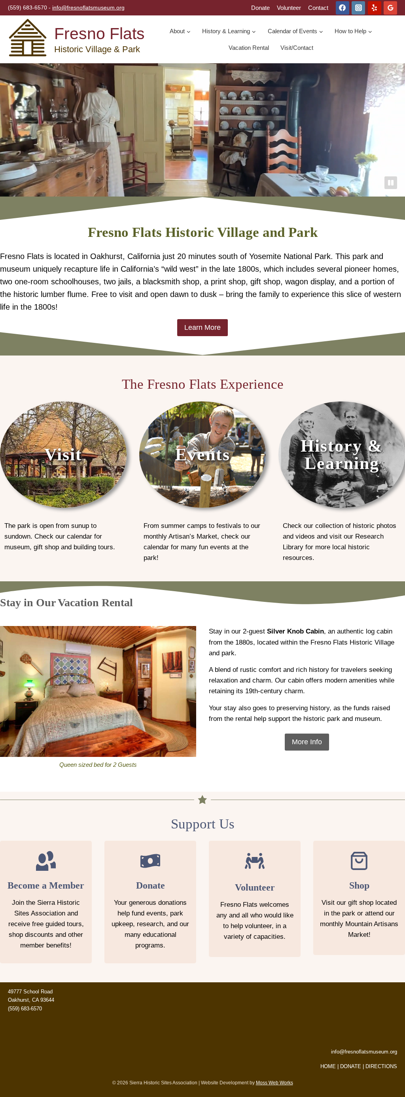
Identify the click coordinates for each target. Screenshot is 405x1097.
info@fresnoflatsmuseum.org (88, 7)
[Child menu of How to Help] (354, 31)
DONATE (350, 1066)
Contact (318, 7)
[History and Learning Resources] (341, 485)
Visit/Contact (296, 47)
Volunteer (289, 7)
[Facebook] (342, 8)
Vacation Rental (249, 47)
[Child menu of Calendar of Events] (295, 31)
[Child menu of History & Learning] (229, 31)
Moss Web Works (274, 1083)
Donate (260, 7)
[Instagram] (358, 8)
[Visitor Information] (63, 485)
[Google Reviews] (390, 8)
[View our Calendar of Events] (202, 485)
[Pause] (390, 182)
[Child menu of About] (180, 31)
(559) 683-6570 (25, 1009)
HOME (328, 1066)
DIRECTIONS (381, 1066)
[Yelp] (374, 8)
